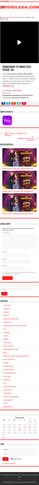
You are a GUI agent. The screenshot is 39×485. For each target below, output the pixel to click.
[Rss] (19, 479)
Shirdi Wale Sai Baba (9, 386)
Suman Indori (11, 17)
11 (9, 427)
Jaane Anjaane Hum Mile (10, 349)
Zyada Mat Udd (8, 407)
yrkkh (5, 403)
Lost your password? (8, 463)
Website (4, 265)
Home (4, 17)
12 (14, 427)
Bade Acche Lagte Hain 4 (11, 319)
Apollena (6, 312)
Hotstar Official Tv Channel (17, 475)
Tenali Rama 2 (7, 393)
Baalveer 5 (6, 315)
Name (4, 252)
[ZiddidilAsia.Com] (19, 6)
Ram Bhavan (7, 380)
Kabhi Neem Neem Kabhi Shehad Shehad (16, 356)
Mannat (5, 363)
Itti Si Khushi (7, 342)
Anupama (6, 309)
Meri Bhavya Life (8, 366)
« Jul (2, 437)
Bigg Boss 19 (7, 322)
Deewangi (6, 332)
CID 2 (5, 329)
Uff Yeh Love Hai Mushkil (10, 396)
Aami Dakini (7, 305)
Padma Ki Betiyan (8, 369)
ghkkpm (5, 339)
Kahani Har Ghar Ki (9, 359)
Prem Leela (6, 376)
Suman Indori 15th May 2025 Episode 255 (17, 191)
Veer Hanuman (7, 400)
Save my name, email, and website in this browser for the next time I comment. (18, 273)
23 (35, 430)
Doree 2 (5, 336)
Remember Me (17, 459)
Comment (6, 233)
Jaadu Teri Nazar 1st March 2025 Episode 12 (15, 133)
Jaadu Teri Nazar (8, 346)
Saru (4, 383)
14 (24, 427)
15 (30, 427)
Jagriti (5, 352)
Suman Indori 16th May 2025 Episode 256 (17, 169)
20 (19, 430)
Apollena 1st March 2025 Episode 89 (26, 138)
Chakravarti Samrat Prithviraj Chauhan (15, 325)
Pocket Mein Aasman (9, 373)
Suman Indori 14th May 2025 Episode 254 (17, 214)
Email (4, 259)
